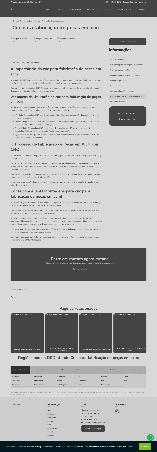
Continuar (145, 447)
